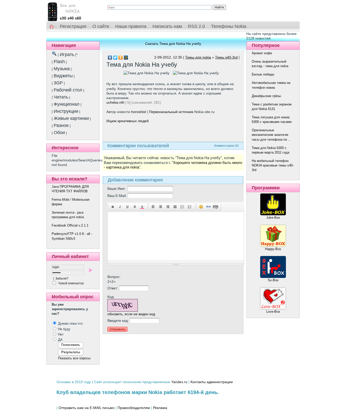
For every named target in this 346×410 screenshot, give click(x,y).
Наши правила (130, 26)
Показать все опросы (74, 358)
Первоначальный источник (171, 112)
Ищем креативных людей (127, 121)
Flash (59, 61)
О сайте (100, 26)
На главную (52, 26)
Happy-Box (273, 249)
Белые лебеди (263, 74)
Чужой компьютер (70, 283)
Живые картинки (71, 118)
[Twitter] (115, 57)
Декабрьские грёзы (266, 96)
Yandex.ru (179, 382)
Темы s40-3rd (226, 57)
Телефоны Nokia (228, 26)
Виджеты (63, 75)
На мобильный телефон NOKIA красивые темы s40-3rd (273, 165)
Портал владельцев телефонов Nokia (73, 10)
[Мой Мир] (126, 57)
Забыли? (61, 278)
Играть (67, 54)
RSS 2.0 (196, 26)
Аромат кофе (262, 53)
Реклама (160, 408)
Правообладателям (134, 408)
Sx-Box (273, 280)
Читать (61, 97)
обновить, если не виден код (131, 314)
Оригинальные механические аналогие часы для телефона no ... (271, 134)
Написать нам (167, 26)
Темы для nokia (198, 57)
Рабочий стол (68, 89)
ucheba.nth (115, 102)
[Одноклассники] (120, 57)
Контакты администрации (211, 382)
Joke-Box (273, 217)
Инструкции (66, 111)
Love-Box (273, 311)
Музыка (62, 68)
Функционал (67, 104)
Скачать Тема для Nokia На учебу (173, 44)
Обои (59, 132)
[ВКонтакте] (110, 57)
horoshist (138, 112)
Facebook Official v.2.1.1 (70, 225)
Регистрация (73, 26)
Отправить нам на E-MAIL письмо (86, 408)
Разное (61, 125)
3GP (58, 82)
